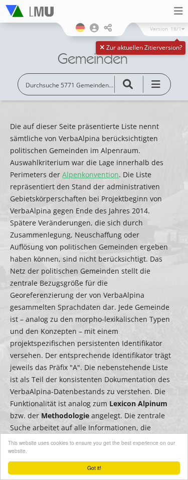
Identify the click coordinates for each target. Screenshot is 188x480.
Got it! (94, 467)
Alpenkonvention (90, 174)
